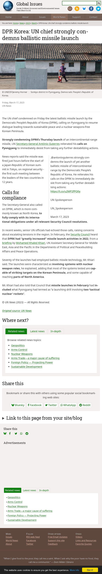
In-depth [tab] (56, 331)
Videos (79, 536)
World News (59, 17)
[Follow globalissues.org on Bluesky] (84, 8)
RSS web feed (33, 536)
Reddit (86, 405)
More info (74, 570)
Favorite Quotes (84, 543)
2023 (28, 23)
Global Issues (29, 4)
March (34, 23)
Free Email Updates (57, 536)
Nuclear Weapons (22, 354)
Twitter (52, 405)
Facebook (35, 405)
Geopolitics (18, 345)
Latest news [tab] (37, 331)
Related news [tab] (16, 331)
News (22, 23)
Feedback (53, 543)
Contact (93, 17)
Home (8, 17)
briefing (7, 243)
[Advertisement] (51, 463)
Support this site (56, 540)
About (25, 17)
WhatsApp (69, 405)
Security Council (80, 234)
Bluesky (19, 405)
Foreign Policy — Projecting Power (32, 362)
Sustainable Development (26, 366)
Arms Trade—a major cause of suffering (35, 358)
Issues (42, 17)
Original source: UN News (17, 311)
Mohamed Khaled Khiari (30, 243)
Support (76, 17)
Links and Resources (86, 540)
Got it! (90, 569)
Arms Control (19, 349)
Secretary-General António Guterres (38, 144)
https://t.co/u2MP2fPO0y (65, 191)
